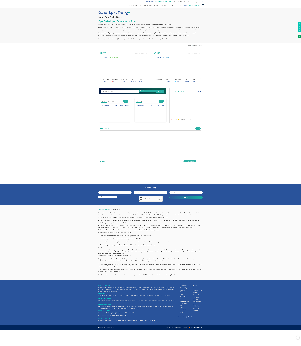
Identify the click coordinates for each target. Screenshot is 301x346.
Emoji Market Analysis (164, 39)
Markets (156, 5)
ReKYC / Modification (183, 308)
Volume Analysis (112, 39)
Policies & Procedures (183, 291)
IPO (170, 2)
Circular (182, 299)
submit (160, 91)
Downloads (196, 288)
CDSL (118, 210)
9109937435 (152, 320)
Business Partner (197, 290)
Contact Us (196, 295)
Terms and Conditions (196, 306)
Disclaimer (196, 297)
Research (164, 5)
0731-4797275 (132, 313)
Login (185, 5)
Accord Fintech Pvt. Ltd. (196, 328)
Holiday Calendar (184, 301)
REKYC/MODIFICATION (161, 2)
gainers (104, 101)
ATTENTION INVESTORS (105, 210)
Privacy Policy (183, 285)
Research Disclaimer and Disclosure (197, 301)
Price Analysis (102, 39)
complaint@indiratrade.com (118, 316)
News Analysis (132, 39)
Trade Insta (178, 5)
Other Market (152, 39)
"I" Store (170, 5)
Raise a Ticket (150, 2)
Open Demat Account (183, 304)
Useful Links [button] (183, 296)
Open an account (194, 5)
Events (181, 294)
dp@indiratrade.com (160, 275)
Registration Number (183, 312)
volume (139, 101)
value (146, 101)
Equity (200, 45)
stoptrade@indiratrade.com (136, 320)
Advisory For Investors (196, 310)
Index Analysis (122, 39)
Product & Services (139, 5)
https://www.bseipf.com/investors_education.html (111, 253)
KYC (114, 210)
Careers (149, 5)
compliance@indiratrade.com (117, 313)
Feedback (195, 293)
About (130, 5)
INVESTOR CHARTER (104, 318)
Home (189, 45)
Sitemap (195, 285)
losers (111, 101)
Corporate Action (142, 39)
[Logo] (102, 4)
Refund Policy (183, 288)
